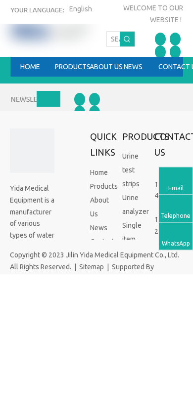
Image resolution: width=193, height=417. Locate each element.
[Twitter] (160, 51)
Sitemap (91, 267)
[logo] (32, 150)
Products (104, 186)
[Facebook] (160, 39)
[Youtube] (175, 51)
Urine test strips (131, 170)
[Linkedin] (175, 39)
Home (99, 172)
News (98, 228)
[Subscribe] (48, 99)
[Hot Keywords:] (127, 39)
